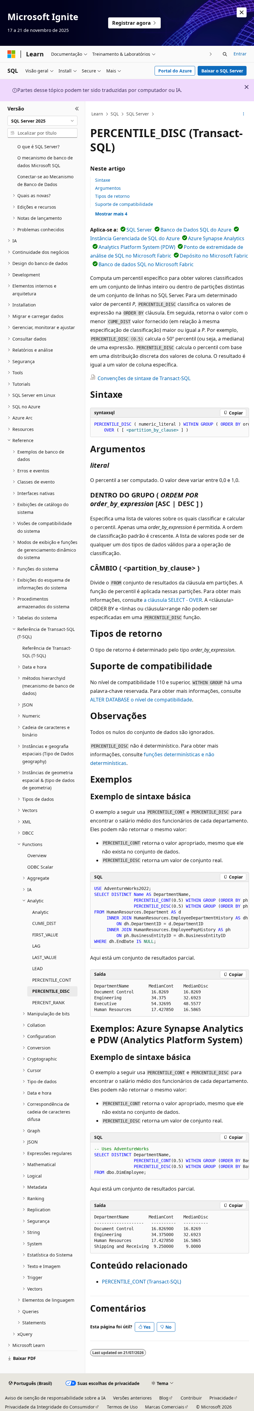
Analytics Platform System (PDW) (137, 247)
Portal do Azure (175, 71)
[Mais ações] (243, 114)
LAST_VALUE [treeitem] (44, 957)
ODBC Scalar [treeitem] (40, 867)
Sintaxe (102, 180)
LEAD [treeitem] (37, 968)
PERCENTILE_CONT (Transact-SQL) (141, 1281)
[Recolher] (77, 109)
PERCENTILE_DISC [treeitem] (51, 991)
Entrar (240, 54)
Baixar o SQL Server (222, 71)
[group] (169, 427)
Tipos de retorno (112, 196)
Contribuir (191, 1398)
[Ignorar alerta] (242, 12)
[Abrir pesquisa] (225, 54)
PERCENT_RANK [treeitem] (48, 1002)
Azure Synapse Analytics (216, 238)
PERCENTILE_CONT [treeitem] (51, 980)
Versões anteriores (132, 1398)
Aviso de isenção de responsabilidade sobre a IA (55, 1398)
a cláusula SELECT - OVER (173, 600)
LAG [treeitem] (36, 946)
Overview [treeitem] (36, 855)
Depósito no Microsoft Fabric (214, 255)
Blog (164, 1398)
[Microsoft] (11, 54)
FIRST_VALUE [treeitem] (45, 935)
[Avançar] (210, 54)
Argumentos (108, 188)
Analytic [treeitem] (40, 912)
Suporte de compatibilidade (124, 204)
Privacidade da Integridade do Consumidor (50, 1407)
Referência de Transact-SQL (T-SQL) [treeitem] (47, 652)
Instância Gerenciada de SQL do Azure (135, 238)
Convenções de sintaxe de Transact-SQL (144, 378)
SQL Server (137, 114)
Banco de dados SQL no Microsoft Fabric (146, 264)
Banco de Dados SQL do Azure (195, 229)
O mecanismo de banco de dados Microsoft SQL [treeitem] (45, 161)
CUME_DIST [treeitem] (44, 923)
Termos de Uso (122, 1407)
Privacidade (221, 1398)
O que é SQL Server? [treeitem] (38, 147)
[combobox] (42, 121)
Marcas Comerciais (164, 1407)
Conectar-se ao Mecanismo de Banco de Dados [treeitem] (45, 180)
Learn (97, 114)
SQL (115, 114)
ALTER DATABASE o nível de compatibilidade (141, 699)
